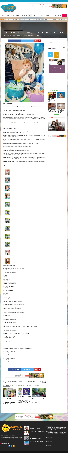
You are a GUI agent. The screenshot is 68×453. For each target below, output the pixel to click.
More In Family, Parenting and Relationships (30, 385)
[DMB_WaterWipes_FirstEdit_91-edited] (7, 210)
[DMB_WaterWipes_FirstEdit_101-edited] (7, 226)
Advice (50, 124)
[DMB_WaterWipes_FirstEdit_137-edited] (7, 258)
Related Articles (6, 385)
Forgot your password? (52, 48)
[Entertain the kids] (9, 3)
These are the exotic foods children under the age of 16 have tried (12, 381)
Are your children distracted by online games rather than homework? (36, 381)
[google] (36, 41)
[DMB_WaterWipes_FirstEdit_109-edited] (7, 242)
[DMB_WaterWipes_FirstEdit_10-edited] (7, 169)
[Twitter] (64, 1)
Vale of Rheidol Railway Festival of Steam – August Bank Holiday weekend (19, 19)
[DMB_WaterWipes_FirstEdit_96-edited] (7, 218)
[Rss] (66, 1)
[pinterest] (39, 41)
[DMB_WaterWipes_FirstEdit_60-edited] (7, 177)
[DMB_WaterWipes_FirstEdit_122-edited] (7, 250)
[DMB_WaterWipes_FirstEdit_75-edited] (7, 194)
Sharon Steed (51, 129)
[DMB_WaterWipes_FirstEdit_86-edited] (7, 202)
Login (64, 47)
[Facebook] (62, 1)
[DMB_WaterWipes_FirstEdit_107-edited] (7, 234)
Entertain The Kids (8, 35)
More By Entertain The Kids (15, 385)
